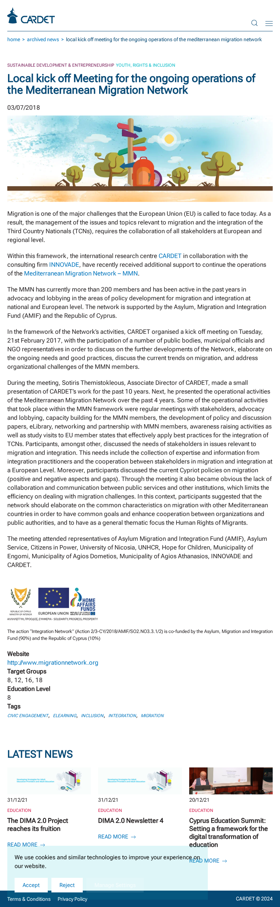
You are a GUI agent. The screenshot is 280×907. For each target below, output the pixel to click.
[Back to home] (32, 15)
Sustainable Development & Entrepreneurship (60, 65)
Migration (152, 715)
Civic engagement (27, 715)
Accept (31, 885)
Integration (122, 715)
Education (19, 810)
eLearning (64, 715)
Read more (23, 844)
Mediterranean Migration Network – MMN (81, 273)
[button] (254, 22)
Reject (67, 885)
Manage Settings (115, 885)
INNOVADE (64, 264)
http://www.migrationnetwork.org (52, 662)
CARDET (170, 255)
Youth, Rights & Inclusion (145, 65)
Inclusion (92, 715)
